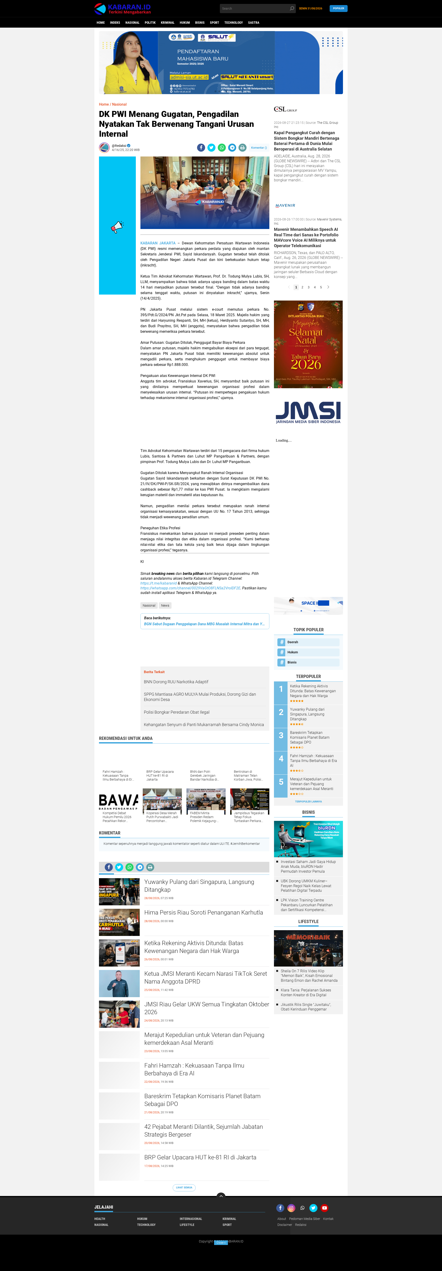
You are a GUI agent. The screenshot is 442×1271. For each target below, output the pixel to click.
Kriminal (167, 22)
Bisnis (200, 22)
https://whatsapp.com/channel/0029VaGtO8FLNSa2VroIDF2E (190, 588)
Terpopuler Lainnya (308, 801)
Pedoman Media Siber (304, 1219)
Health (99, 1219)
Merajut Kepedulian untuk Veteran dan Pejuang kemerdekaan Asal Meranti (204, 1038)
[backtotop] (221, 1197)
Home (101, 22)
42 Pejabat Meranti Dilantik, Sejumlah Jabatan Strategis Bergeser (203, 1130)
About (281, 1219)
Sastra (253, 22)
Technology (233, 22)
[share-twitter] (211, 148)
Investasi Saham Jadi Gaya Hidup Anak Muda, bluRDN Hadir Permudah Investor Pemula (308, 867)
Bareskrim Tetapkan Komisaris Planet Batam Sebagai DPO (202, 1100)
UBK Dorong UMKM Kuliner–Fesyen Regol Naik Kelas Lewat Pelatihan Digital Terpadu (306, 886)
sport (214, 22)
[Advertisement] (204, 427)
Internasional (191, 1219)
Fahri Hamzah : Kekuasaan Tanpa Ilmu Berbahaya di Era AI (194, 1069)
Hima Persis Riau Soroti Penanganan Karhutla (203, 912)
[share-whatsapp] (222, 148)
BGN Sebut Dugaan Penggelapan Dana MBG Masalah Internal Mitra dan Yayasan (205, 624)
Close (221, 1242)
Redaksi (300, 1225)
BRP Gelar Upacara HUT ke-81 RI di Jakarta (200, 1157)
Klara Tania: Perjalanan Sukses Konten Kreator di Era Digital (306, 992)
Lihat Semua (184, 1187)
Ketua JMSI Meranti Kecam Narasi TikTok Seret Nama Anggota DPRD (205, 977)
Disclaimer (284, 1225)
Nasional (132, 22)
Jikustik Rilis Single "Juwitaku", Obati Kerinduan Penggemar (306, 1007)
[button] (215, 91)
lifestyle (187, 1225)
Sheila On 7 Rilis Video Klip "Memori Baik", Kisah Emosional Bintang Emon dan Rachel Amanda (309, 976)
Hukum (185, 22)
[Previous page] (289, 287)
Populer (338, 8)
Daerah (293, 642)
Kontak (328, 1219)
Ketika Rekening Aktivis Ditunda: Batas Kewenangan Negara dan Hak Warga (193, 947)
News (165, 605)
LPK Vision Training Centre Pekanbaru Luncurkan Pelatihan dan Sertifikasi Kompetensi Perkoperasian (307, 905)
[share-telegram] (232, 148)
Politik (150, 22)
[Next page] (328, 287)
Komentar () (259, 147)
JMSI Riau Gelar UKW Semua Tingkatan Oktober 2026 (206, 1008)
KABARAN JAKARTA (158, 243)
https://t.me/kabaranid (158, 583)
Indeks (115, 22)
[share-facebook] (201, 148)
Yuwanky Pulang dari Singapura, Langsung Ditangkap (199, 885)
